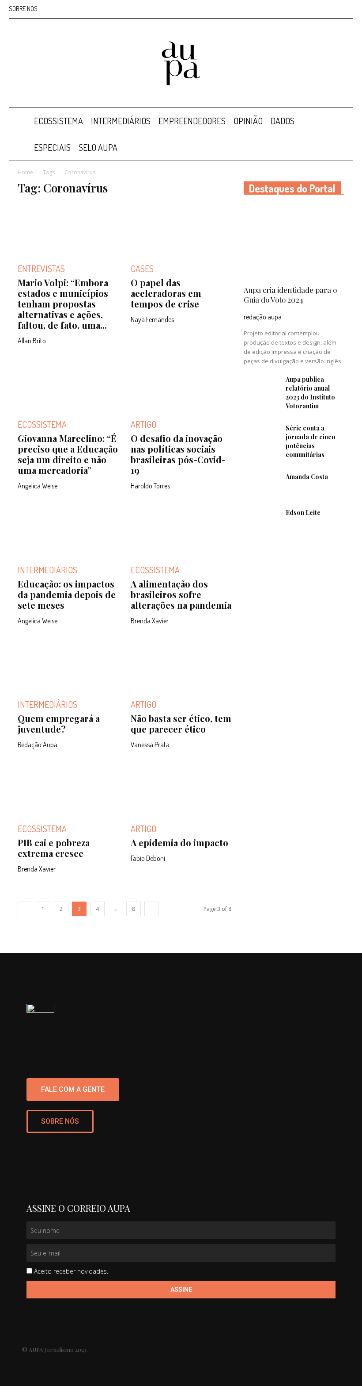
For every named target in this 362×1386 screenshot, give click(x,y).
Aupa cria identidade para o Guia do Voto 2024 (290, 294)
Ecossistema (58, 121)
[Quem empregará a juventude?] (68, 665)
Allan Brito (32, 340)
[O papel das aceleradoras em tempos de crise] (181, 229)
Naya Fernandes (152, 319)
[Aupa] (181, 63)
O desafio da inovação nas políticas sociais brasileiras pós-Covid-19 (178, 454)
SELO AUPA (98, 147)
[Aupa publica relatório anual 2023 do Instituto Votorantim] (261, 387)
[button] (342, 121)
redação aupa (263, 316)
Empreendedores (192, 121)
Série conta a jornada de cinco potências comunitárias (311, 441)
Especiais (52, 147)
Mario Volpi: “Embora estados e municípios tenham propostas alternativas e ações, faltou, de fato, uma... (63, 303)
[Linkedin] (317, 9)
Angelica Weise (37, 485)
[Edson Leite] (261, 520)
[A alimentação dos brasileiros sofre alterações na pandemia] (181, 530)
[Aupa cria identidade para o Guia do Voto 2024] (294, 242)
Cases (142, 268)
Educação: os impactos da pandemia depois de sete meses (67, 594)
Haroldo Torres (150, 485)
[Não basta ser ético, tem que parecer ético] (181, 665)
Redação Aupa (37, 744)
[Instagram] (302, 9)
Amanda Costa (307, 476)
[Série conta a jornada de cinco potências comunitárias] (261, 436)
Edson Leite (303, 512)
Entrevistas (41, 268)
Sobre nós (23, 8)
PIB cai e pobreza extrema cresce (54, 848)
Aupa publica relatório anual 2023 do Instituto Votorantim (310, 392)
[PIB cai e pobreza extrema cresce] (68, 789)
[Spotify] (332, 9)
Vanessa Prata (150, 744)
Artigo (143, 424)
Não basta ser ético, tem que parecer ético (181, 723)
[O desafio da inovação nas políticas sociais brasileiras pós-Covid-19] (181, 385)
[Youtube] (346, 9)
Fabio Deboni (148, 858)
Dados (282, 121)
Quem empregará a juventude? (59, 723)
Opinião (248, 121)
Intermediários (121, 121)
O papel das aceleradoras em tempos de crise (166, 293)
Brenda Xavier (150, 620)
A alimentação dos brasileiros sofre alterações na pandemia (181, 594)
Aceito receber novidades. (71, 1271)
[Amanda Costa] (261, 484)
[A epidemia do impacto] (181, 789)
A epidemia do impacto (179, 842)
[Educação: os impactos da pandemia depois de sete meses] (68, 530)
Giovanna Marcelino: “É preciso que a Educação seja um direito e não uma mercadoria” (68, 454)
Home (25, 172)
